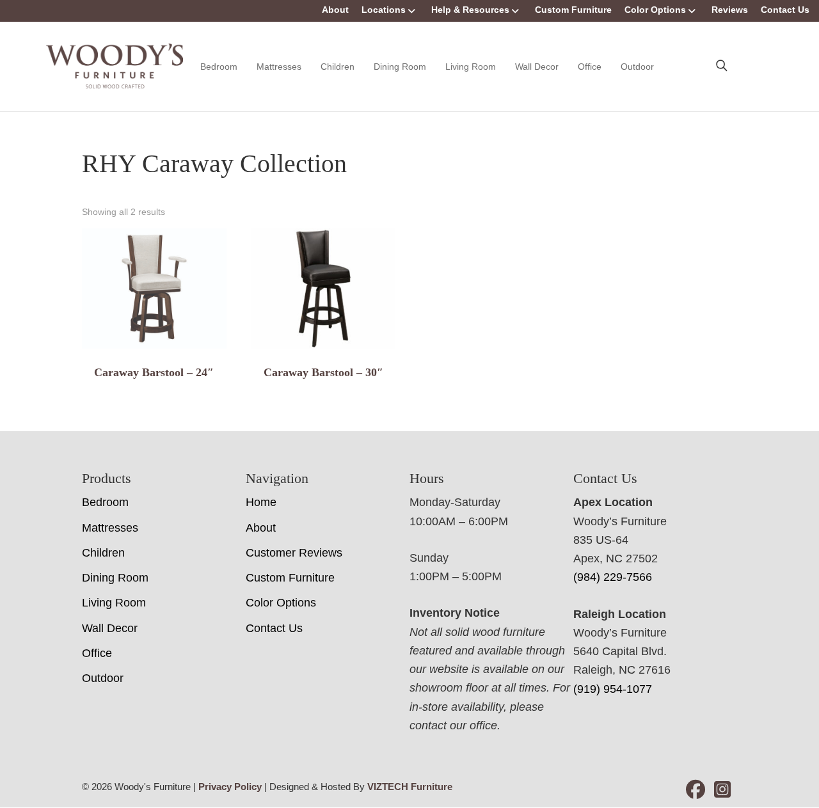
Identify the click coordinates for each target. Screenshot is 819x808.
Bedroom (218, 66)
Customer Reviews (294, 552)
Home (261, 502)
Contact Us (785, 9)
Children (337, 66)
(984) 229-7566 (612, 577)
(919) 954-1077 (612, 689)
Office (589, 66)
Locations (384, 9)
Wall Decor (537, 66)
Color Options (655, 9)
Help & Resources (470, 9)
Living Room (470, 66)
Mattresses (279, 66)
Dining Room (400, 66)
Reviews (730, 9)
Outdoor (637, 66)
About (335, 9)
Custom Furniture (573, 9)
